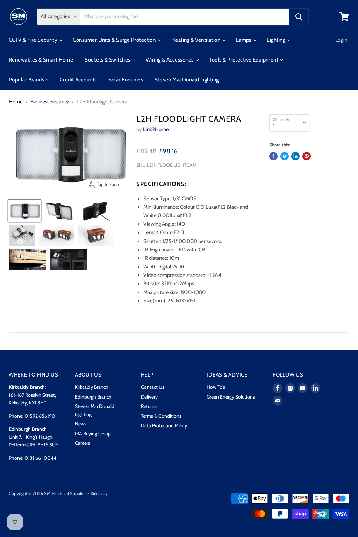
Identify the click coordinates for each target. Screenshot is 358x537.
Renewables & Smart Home (41, 60)
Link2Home (156, 129)
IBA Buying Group (93, 433)
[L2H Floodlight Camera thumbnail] (24, 211)
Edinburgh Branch (93, 397)
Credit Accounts (78, 80)
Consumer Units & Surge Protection (115, 40)
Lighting (276, 40)
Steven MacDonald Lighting (187, 80)
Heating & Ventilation (196, 40)
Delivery (149, 397)
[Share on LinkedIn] (295, 156)
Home (16, 102)
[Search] (298, 17)
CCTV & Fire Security (33, 40)
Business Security (49, 102)
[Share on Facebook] (273, 156)
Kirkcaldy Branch (91, 387)
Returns (149, 406)
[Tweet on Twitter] (284, 156)
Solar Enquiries (125, 80)
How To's (216, 387)
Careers (82, 443)
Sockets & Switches (108, 60)
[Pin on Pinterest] (306, 156)
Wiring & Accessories (170, 60)
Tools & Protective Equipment (244, 60)
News (80, 424)
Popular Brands (27, 80)
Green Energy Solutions (231, 397)
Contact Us (152, 387)
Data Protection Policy (164, 425)
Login (341, 40)
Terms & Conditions (161, 416)
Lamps (244, 40)
